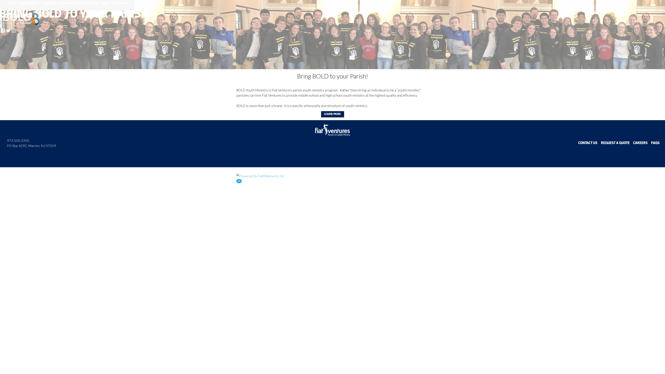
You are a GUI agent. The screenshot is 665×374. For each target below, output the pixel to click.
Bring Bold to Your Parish (79, 3)
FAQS (655, 143)
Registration (29, 3)
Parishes (51, 3)
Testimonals (121, 3)
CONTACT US (588, 143)
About (11, 3)
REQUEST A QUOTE (615, 143)
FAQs (105, 3)
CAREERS (640, 143)
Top (239, 181)
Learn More (332, 114)
